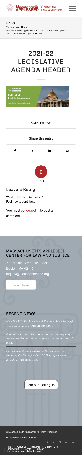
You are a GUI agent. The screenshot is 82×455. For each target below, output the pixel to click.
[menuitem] (70, 8)
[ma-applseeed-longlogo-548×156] (34, 8)
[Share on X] (32, 151)
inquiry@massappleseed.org (27, 273)
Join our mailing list (41, 384)
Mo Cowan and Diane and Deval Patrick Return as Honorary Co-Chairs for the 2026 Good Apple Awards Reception (37, 355)
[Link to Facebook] (47, 442)
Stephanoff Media (28, 437)
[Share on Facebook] (15, 151)
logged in (32, 210)
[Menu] (70, 8)
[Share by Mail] (66, 151)
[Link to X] (54, 442)
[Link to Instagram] (60, 442)
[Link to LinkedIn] (66, 442)
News (10, 23)
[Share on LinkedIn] (49, 151)
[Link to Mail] (73, 442)
